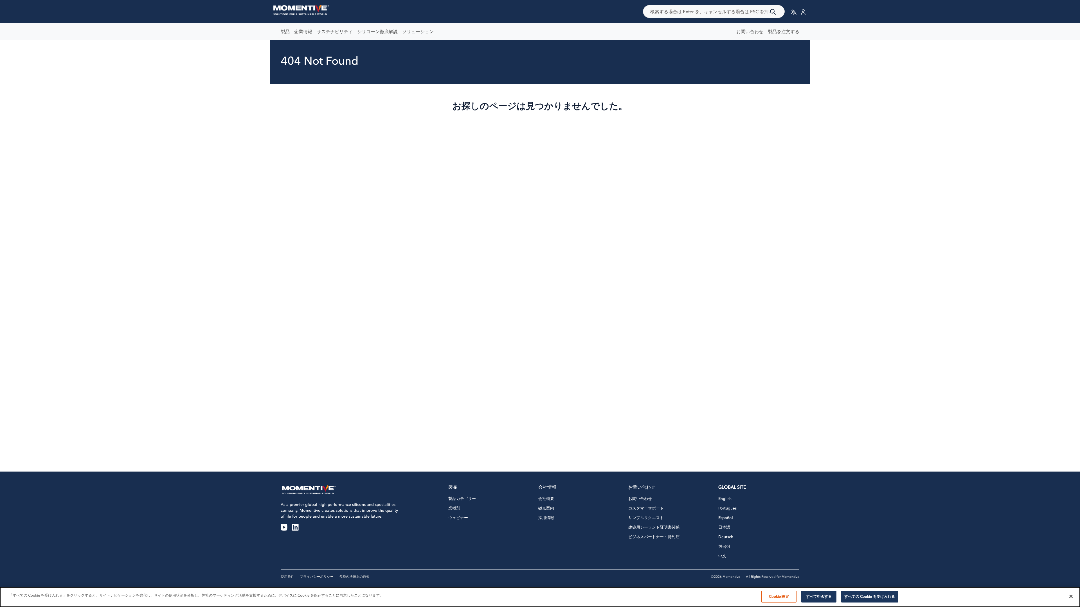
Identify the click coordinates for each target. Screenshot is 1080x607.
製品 (285, 31)
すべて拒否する (819, 596)
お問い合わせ (749, 31)
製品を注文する (783, 31)
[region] (540, 597)
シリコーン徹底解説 (377, 31)
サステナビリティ (335, 31)
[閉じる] (1071, 596)
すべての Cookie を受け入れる (869, 596)
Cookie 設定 (779, 596)
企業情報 (303, 31)
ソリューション (418, 31)
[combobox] (714, 11)
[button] (793, 11)
